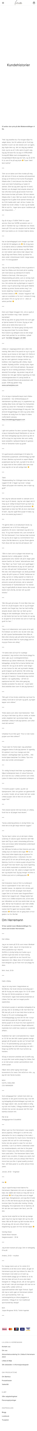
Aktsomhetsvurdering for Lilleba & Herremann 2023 (18, 1355)
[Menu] (3, 3)
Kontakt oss (6, 1347)
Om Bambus (6, 1377)
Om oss (4, 1350)
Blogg (4, 1412)
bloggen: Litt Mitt (19, 338)
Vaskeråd (5, 1384)
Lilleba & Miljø (7, 1361)
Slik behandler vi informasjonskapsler (15, 1365)
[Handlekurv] (34, 3)
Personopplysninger (9, 1400)
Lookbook (5, 1416)
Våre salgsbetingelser (9, 1396)
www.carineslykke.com (10, 385)
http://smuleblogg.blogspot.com (13, 420)
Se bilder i (9, 338)
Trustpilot (5, 1420)
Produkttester (7, 1380)
